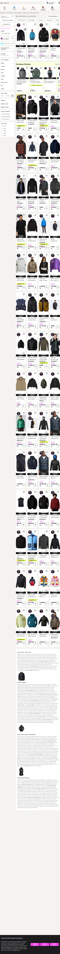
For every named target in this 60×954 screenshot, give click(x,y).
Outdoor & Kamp (17, 12)
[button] (44, 44)
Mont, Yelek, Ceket (35, 12)
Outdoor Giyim (26, 12)
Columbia (40, 20)
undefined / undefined (8, 20)
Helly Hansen (50, 20)
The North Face (21, 20)
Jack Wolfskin (32, 20)
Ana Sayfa (2, 12)
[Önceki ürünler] (16, 79)
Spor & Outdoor (9, 12)
